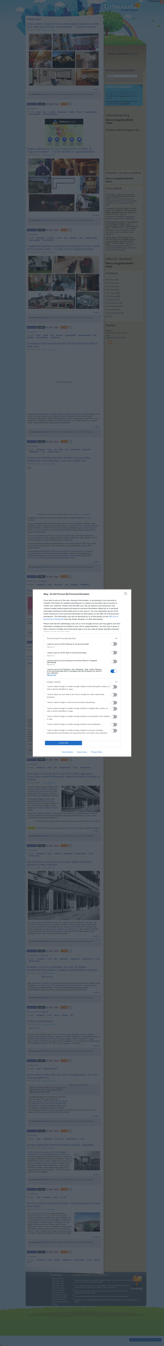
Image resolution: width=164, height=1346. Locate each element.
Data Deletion (67, 752)
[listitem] (82, 638)
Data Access (82, 752)
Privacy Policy (96, 752)
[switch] (113, 644)
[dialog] (82, 673)
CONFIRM (63, 743)
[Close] (126, 594)
